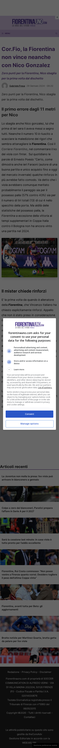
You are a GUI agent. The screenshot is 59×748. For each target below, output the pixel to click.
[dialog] (29, 374)
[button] (29, 369)
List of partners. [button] (45, 387)
